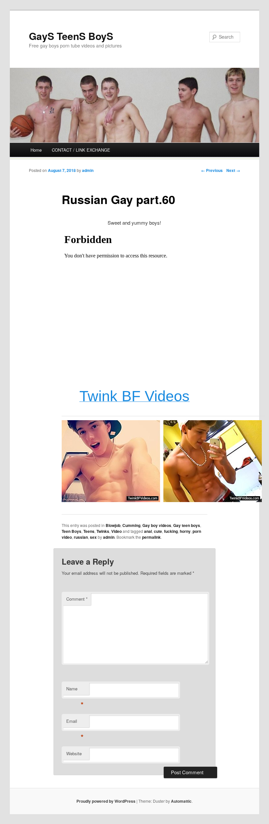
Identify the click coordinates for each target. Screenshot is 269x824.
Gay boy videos (156, 525)
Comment (77, 599)
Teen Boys (71, 531)
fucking (171, 531)
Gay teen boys (186, 525)
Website (74, 753)
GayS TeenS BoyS (71, 36)
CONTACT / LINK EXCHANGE (81, 150)
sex (93, 537)
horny (185, 531)
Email (75, 722)
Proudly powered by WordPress (105, 801)
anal (148, 531)
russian (81, 537)
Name (75, 690)
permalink (151, 537)
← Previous (212, 170)
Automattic (181, 801)
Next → (233, 170)
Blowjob (113, 525)
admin (87, 170)
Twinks (102, 531)
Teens (88, 531)
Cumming (131, 525)
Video (116, 531)
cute (158, 531)
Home (36, 150)
